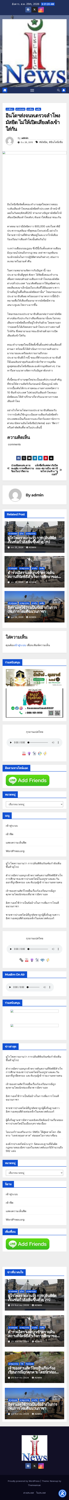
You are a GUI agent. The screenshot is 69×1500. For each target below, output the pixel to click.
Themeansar (34, 1485)
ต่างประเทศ (20, 109)
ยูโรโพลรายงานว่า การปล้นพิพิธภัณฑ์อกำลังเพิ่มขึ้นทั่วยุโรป (32, 539)
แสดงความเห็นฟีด (16, 842)
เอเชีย (38, 109)
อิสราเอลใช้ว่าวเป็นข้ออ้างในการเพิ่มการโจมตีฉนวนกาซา (32, 609)
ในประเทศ (29, 1364)
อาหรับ (34, 568)
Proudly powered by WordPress (24, 1481)
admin (24, 138)
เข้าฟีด (9, 834)
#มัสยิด (43, 142)
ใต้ (22, 1364)
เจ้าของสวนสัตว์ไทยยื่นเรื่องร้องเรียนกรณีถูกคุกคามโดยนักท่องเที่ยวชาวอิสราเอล (32, 1372)
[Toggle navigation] (32, 90)
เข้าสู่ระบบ (20, 645)
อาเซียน (30, 109)
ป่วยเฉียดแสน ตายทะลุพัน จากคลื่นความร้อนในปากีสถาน (22, 468)
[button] (58, 90)
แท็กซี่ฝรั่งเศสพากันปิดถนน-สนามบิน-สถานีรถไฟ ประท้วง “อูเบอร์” (46, 470)
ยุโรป (21, 534)
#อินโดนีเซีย (56, 142)
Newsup (54, 1481)
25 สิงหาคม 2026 (20, 1305)
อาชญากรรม (30, 534)
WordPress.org (15, 851)
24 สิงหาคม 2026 (20, 1414)
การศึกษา (10, 109)
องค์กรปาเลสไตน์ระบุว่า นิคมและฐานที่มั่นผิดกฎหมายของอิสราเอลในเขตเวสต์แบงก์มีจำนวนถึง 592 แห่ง (34, 1147)
